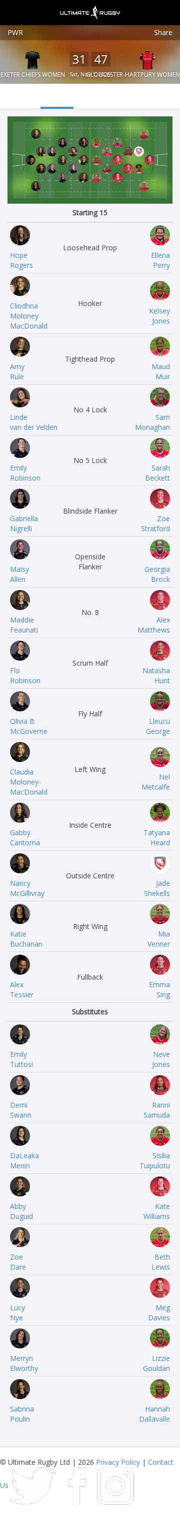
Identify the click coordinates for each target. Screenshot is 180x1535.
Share (163, 32)
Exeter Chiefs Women (32, 74)
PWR (15, 32)
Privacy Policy (118, 1462)
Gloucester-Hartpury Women (133, 74)
